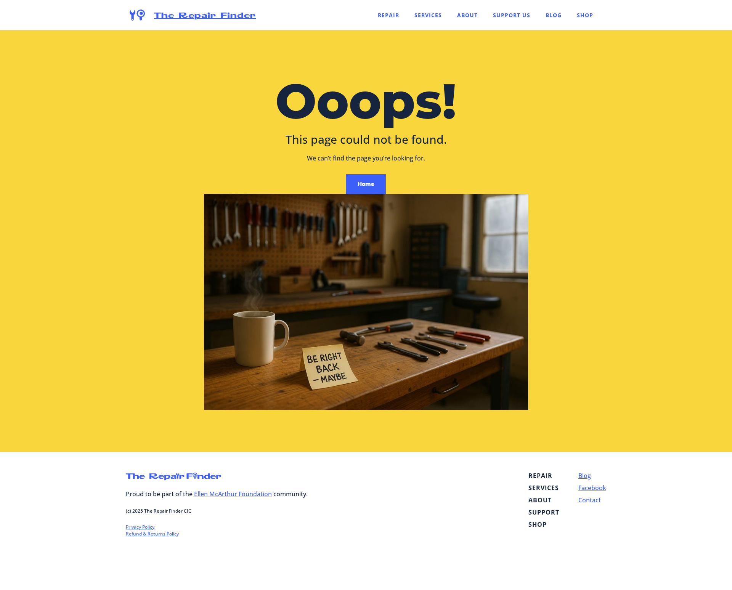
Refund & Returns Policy (152, 534)
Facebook (592, 488)
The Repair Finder (205, 15)
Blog (584, 475)
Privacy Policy (140, 527)
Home (366, 184)
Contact (589, 500)
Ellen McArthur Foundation (233, 494)
